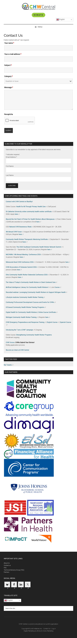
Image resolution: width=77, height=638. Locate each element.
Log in (54, 628)
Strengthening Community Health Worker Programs (34, 335)
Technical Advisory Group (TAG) (14, 570)
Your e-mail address (12, 54)
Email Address (11, 157)
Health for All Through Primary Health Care (31, 207)
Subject (8, 65)
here (16, 214)
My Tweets (8, 365)
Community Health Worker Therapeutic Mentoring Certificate (27, 239)
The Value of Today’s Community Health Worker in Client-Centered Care (31, 282)
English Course (52, 322)
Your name (9, 43)
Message (8, 87)
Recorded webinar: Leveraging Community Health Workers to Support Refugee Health (36, 292)
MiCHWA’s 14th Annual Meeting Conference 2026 (23, 254)
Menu (40, 27)
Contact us (7, 565)
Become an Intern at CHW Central (17, 350)
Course (57, 287)
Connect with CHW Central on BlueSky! (19, 202)
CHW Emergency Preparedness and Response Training (25, 322)
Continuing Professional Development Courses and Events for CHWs (30, 302)
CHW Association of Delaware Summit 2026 (21, 267)
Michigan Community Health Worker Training (21, 317)
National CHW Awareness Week (20, 227)
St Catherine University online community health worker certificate (29, 212)
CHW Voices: (10, 342)
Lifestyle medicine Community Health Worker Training (24, 297)
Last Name (10, 175)
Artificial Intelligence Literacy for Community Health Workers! (27, 287)
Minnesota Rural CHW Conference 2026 (20, 262)
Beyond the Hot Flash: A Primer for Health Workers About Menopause (30, 219)
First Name (10, 166)
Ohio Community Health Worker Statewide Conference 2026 (27, 275)
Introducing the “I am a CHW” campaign (19, 330)
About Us (7, 563)
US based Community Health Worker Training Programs (25, 307)
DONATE (38, 15)
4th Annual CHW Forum (14, 232)
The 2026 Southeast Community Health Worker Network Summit (38, 247)
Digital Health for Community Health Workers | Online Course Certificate (31, 312)
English (62, 19)
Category (8, 76)
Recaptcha (8, 114)
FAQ (5, 567)
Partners (6, 572)
